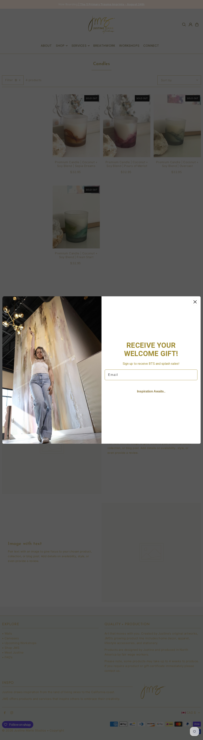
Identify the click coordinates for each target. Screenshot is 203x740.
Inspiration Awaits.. (151, 391)
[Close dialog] (195, 301)
